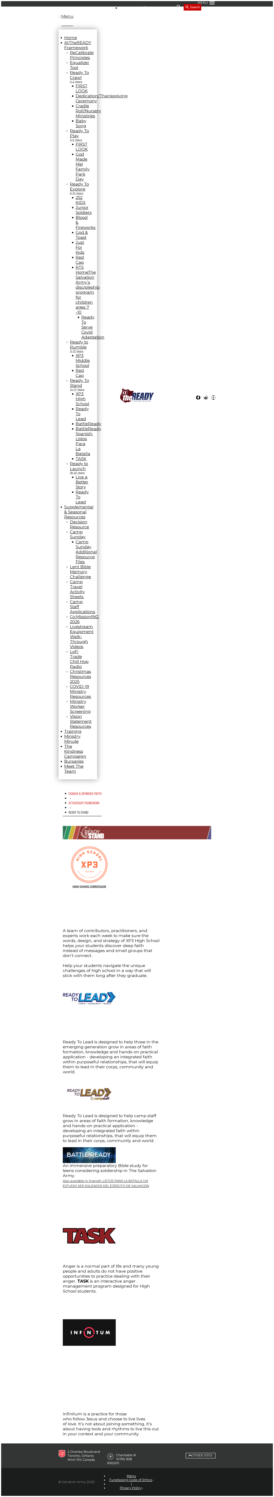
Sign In (152, 8)
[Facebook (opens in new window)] (198, 397)
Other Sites (202, 1455)
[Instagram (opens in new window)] (206, 397)
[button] (131, 1476)
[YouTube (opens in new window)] (213, 397)
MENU (202, 3)
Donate (168, 8)
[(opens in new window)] (89, 1002)
